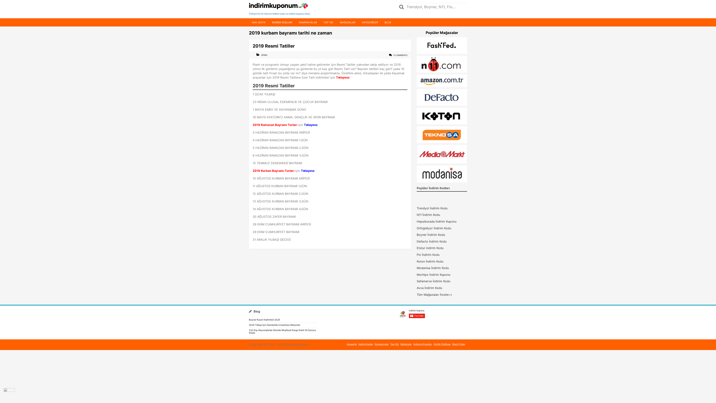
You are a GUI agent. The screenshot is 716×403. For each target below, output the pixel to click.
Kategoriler (370, 22)
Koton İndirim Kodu (430, 261)
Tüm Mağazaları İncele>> (434, 294)
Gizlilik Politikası (442, 344)
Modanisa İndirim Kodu (433, 268)
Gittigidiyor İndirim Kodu (434, 228)
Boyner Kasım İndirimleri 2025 (264, 319)
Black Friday (458, 344)
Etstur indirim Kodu (430, 248)
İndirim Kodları (365, 344)
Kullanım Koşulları (422, 344)
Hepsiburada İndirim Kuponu (436, 221)
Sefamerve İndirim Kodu (433, 281)
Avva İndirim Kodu (429, 288)
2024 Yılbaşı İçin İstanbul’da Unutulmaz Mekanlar (274, 325)
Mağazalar (347, 22)
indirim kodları (282, 22)
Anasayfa (352, 344)
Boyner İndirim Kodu (431, 235)
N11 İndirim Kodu (428, 215)
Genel (264, 55)
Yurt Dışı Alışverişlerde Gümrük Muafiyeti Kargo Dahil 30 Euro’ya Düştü (282, 331)
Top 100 (328, 22)
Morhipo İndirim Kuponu (433, 275)
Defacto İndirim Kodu (432, 241)
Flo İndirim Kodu (428, 255)
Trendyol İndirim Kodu (432, 208)
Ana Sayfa (258, 22)
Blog (388, 22)
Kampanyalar (308, 22)
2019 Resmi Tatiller (274, 46)
